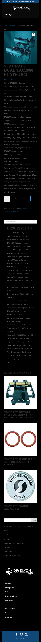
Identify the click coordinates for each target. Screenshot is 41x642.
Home (6, 26)
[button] (33, 34)
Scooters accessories (12, 555)
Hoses (6, 531)
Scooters (24, 208)
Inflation (7, 535)
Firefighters (9, 588)
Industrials (9, 600)
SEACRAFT (16, 211)
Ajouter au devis (21, 198)
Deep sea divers (11, 596)
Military (7, 539)
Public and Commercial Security (15, 543)
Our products (10, 609)
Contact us (9, 617)
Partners (8, 613)
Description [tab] (10, 222)
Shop (12, 26)
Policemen (9, 592)
